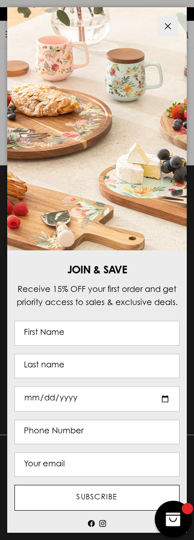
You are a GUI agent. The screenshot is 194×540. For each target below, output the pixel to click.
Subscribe (97, 497)
